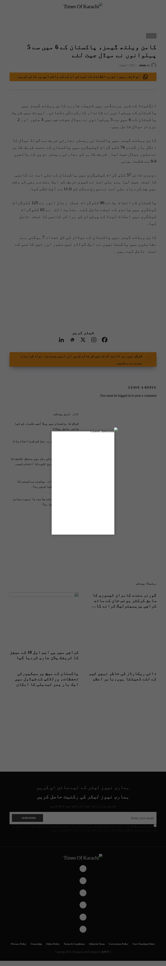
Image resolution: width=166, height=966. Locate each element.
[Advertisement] (83, 482)
